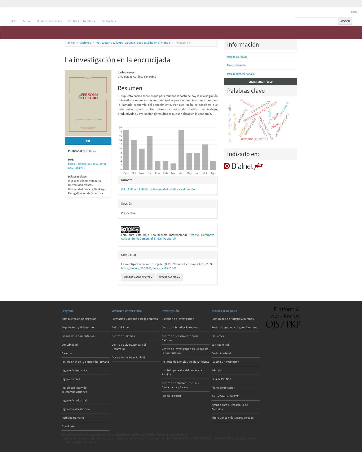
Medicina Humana (73, 417)
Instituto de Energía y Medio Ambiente (185, 361)
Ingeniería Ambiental (75, 370)
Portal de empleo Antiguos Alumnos (234, 327)
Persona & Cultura (17, 10)
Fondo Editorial (171, 396)
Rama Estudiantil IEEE (225, 396)
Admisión (217, 370)
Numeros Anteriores (49, 21)
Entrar (355, 11)
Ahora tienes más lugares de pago (233, 417)
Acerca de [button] (108, 21)
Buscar (345, 20)
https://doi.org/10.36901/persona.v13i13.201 (148, 268)
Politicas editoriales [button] (80, 21)
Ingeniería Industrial (74, 400)
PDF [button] (88, 140)
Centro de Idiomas (123, 336)
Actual (27, 21)
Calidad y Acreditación (225, 362)
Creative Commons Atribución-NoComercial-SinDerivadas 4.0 (167, 236)
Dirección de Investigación (178, 319)
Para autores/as (237, 65)
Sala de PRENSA (221, 379)
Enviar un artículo (261, 81)
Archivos (85, 42)
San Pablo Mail (221, 344)
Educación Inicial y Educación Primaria (85, 362)
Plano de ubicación (223, 387)
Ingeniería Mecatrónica (76, 409)
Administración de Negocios (79, 319)
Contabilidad (70, 344)
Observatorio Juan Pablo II (128, 357)
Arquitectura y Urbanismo (78, 327)
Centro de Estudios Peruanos (180, 327)
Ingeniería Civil (71, 379)
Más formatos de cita (137, 277)
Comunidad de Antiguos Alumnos (233, 319)
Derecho (67, 353)
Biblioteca (218, 336)
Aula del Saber (121, 327)
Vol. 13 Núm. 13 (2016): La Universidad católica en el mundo (133, 42)
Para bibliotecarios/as (240, 74)
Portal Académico (223, 353)
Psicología (68, 426)
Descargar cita (168, 277)
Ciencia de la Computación (78, 336)
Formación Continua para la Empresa (135, 319)
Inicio (13, 21)
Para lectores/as (237, 57)
